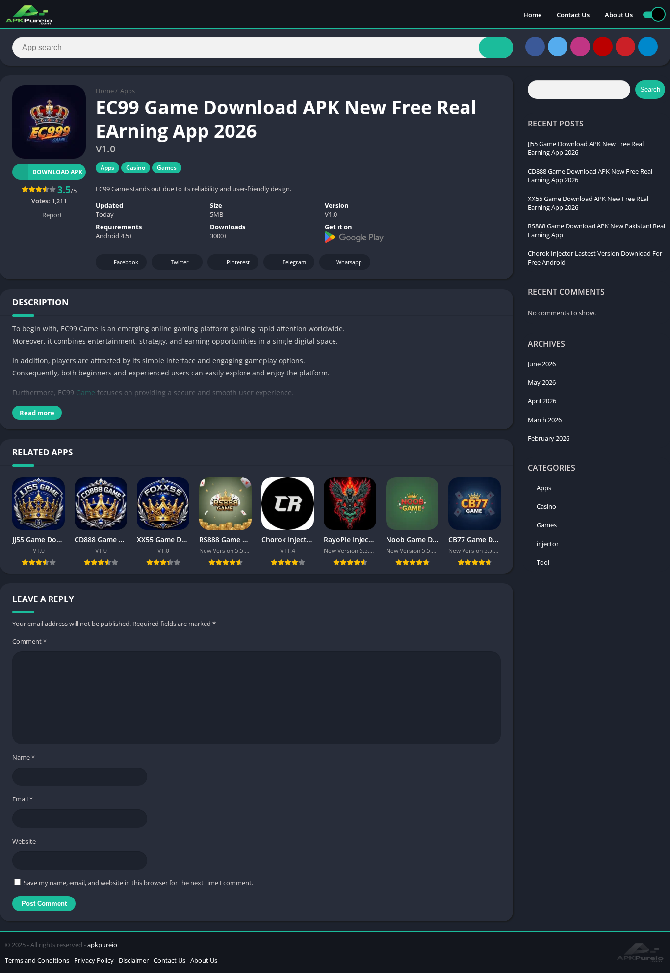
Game (85, 392)
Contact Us (573, 14)
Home (532, 14)
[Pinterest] (625, 46)
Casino (135, 167)
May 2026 (542, 382)
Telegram (294, 262)
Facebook (126, 262)
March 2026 (545, 419)
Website (24, 841)
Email (22, 799)
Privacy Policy (94, 960)
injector (548, 543)
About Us (619, 14)
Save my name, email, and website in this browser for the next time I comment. (138, 882)
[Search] (496, 47)
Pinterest (238, 262)
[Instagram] (580, 46)
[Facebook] (535, 46)
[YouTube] (603, 46)
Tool (543, 562)
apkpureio (102, 944)
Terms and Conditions (37, 960)
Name (23, 757)
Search (650, 89)
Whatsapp (349, 262)
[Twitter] (557, 46)
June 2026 (542, 363)
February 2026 (548, 438)
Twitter (180, 262)
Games (167, 167)
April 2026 (542, 401)
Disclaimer (134, 960)
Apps (127, 90)
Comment (29, 641)
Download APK (57, 172)
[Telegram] (648, 46)
